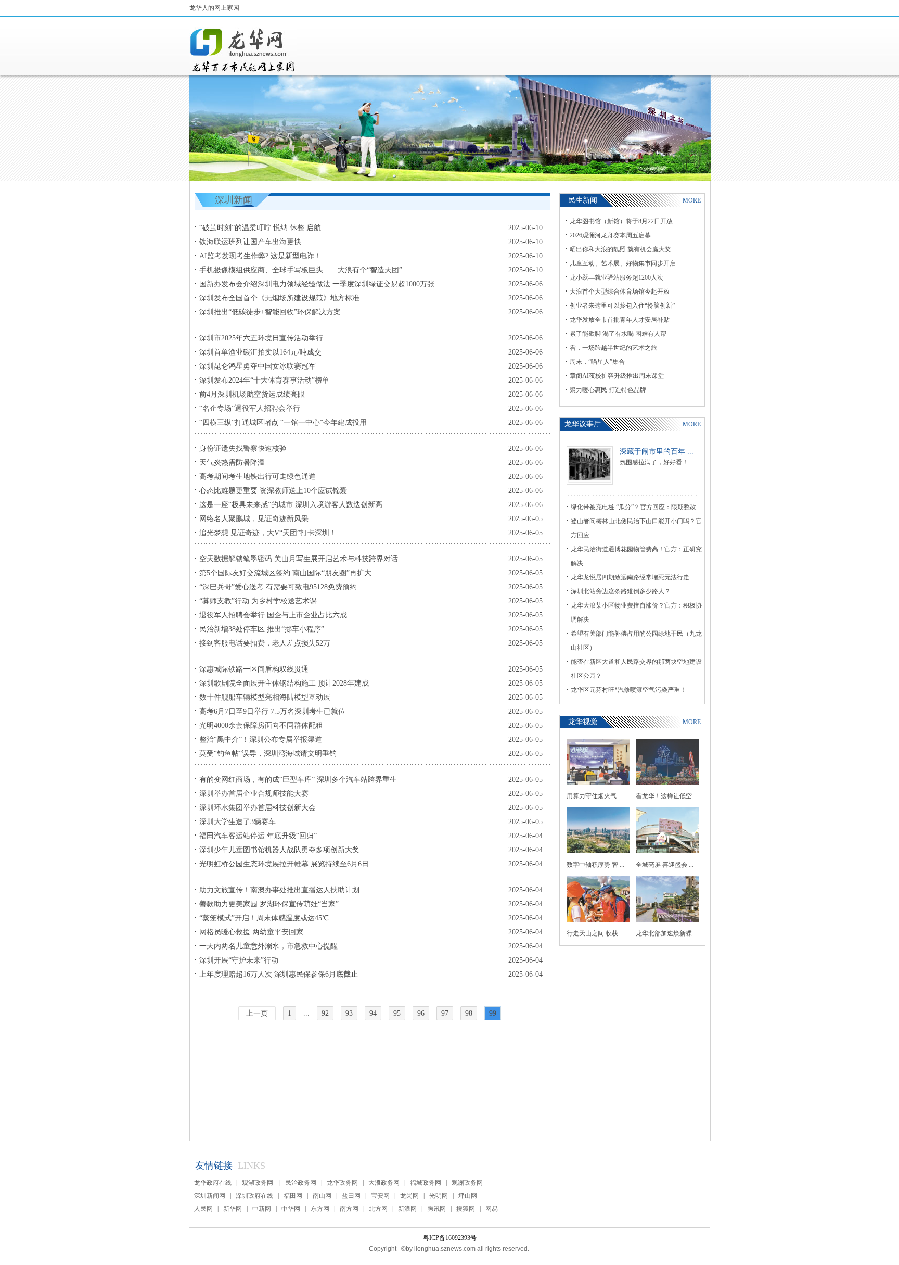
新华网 (232, 1208)
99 (492, 1013)
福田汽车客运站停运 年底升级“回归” (258, 836)
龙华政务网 (342, 1182)
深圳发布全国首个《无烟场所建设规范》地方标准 (279, 298)
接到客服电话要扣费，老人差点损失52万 (264, 643)
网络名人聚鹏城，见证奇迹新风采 (254, 519)
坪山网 (467, 1195)
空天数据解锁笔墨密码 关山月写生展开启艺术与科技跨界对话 (298, 559)
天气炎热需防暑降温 (232, 462)
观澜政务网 (467, 1182)
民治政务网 (300, 1182)
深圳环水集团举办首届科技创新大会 (257, 808)
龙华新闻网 (243, 50)
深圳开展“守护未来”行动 (238, 960)
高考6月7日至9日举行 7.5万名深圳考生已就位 (272, 711)
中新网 (261, 1208)
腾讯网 (436, 1208)
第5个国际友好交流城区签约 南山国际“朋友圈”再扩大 (285, 573)
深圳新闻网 (209, 1195)
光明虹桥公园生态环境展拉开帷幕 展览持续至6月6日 (284, 864)
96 (421, 1013)
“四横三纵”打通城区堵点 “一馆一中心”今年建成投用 (283, 422)
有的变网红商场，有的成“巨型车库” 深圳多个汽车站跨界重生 (298, 779)
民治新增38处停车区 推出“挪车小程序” (261, 629)
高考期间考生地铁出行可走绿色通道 (257, 476)
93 (349, 1013)
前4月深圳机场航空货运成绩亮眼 (252, 394)
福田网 (293, 1195)
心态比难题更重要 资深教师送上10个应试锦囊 (273, 491)
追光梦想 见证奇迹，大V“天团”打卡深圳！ (268, 533)
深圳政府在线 (254, 1195)
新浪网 (407, 1208)
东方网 (320, 1208)
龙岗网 (409, 1195)
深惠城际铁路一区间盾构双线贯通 (254, 669)
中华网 (290, 1208)
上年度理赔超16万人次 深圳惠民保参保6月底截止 (278, 974)
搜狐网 (465, 1208)
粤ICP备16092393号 (450, 1238)
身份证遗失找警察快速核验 (243, 448)
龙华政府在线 (213, 1182)
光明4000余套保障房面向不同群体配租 (261, 725)
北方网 (378, 1208)
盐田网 (351, 1195)
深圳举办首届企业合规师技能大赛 (254, 794)
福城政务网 (425, 1182)
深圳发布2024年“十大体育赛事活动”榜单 (264, 380)
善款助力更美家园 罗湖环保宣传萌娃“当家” (269, 904)
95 (397, 1013)
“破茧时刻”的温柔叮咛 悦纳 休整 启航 (260, 228)
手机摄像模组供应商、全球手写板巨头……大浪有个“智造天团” (300, 270)
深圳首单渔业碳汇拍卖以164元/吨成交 (260, 352)
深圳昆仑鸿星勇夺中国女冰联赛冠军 (257, 366)
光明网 (438, 1195)
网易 (491, 1208)
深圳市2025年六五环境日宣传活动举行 (261, 338)
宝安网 (380, 1195)
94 (373, 1013)
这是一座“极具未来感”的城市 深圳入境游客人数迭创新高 (290, 505)
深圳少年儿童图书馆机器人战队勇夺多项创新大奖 (279, 850)
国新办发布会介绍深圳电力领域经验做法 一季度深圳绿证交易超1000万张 (316, 284)
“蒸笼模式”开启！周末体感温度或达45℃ (264, 918)
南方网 (349, 1208)
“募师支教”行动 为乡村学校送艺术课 (258, 601)
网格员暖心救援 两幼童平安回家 (251, 932)
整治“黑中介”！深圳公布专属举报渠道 (260, 739)
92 (325, 1013)
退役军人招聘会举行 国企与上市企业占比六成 (273, 615)
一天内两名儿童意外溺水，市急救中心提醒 (268, 946)
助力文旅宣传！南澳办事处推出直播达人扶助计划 (279, 890)
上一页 (257, 1013)
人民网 (203, 1208)
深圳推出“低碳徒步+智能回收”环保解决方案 (270, 312)
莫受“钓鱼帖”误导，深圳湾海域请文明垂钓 (268, 753)
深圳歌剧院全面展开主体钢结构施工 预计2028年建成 (284, 683)
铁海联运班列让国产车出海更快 (250, 242)
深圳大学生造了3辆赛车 (237, 822)
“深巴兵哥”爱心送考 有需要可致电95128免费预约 (278, 587)
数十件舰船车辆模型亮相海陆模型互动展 (264, 697)
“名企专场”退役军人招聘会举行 (249, 408)
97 (444, 1013)
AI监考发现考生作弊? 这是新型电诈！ (260, 256)
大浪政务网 (384, 1182)
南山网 (322, 1195)
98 (468, 1013)
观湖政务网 (258, 1182)
